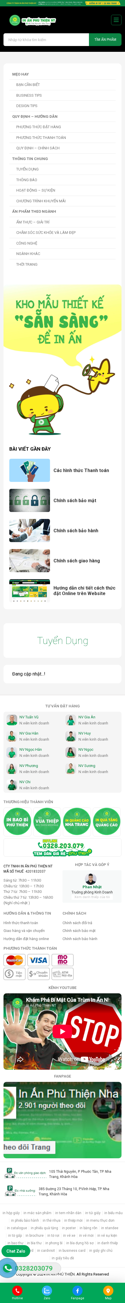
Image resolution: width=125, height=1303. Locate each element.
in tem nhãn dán (68, 1213)
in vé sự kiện (107, 1236)
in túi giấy (93, 1213)
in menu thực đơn (100, 1220)
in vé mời (86, 1236)
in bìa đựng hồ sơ (80, 1243)
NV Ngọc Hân (30, 749)
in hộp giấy (11, 1213)
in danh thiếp (107, 1243)
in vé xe (69, 1236)
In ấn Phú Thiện (60, 1274)
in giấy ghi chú (100, 1251)
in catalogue (17, 1228)
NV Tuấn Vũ (28, 717)
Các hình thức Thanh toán (81, 470)
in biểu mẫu (113, 1213)
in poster (69, 1228)
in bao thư (15, 1243)
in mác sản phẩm (37, 1213)
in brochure (35, 1236)
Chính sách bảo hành (75, 530)
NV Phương (28, 766)
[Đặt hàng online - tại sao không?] (62, 3)
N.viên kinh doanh (34, 723)
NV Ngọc (85, 749)
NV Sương (86, 766)
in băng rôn (88, 1228)
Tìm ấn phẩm (105, 40)
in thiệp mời (73, 1220)
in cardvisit (46, 1251)
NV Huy (84, 733)
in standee (109, 1228)
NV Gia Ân (86, 717)
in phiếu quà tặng (44, 1228)
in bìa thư (34, 1243)
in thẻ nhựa (51, 1220)
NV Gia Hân (28, 733)
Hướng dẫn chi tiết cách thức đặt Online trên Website (84, 590)
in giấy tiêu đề (63, 1258)
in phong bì (54, 1243)
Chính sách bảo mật (74, 500)
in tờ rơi (53, 1236)
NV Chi (25, 782)
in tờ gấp (15, 1236)
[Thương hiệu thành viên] (17, 822)
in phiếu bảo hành (25, 1220)
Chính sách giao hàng (76, 561)
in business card (72, 1251)
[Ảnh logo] (30, 20)
